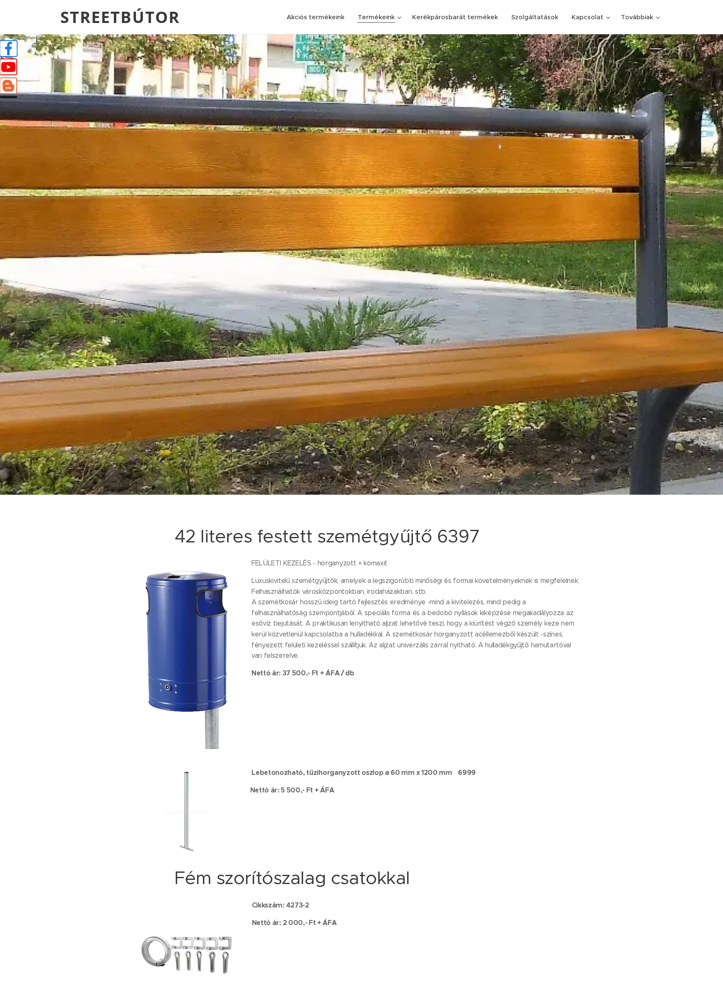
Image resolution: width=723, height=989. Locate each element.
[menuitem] (318, 17)
